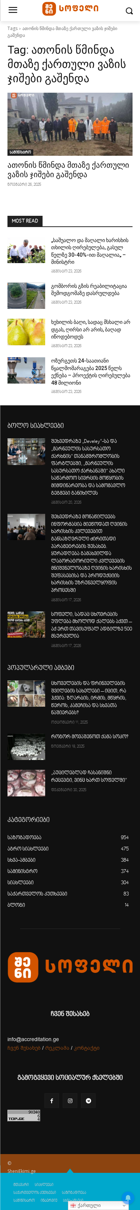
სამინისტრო (20, 152)
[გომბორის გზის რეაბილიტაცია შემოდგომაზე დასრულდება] (26, 296)
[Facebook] (51, 1100)
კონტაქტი (87, 1048)
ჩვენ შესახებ (24, 1048)
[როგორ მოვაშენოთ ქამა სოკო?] (26, 747)
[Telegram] (88, 1100)
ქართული (88, 1205)
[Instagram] (70, 1100)
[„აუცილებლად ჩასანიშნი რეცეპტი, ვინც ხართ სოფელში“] (26, 783)
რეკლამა (57, 1048)
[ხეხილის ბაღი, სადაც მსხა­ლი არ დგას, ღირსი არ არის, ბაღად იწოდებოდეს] (26, 332)
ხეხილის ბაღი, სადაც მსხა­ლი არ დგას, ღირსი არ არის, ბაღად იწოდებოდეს (90, 329)
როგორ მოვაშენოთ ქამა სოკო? (89, 737)
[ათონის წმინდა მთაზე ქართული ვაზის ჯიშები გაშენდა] (70, 124)
